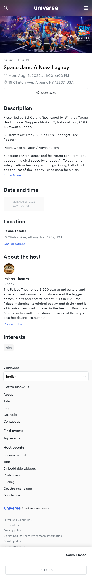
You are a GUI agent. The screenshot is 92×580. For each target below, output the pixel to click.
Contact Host (14, 324)
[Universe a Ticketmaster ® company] (46, 508)
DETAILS (46, 570)
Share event (48, 93)
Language (11, 367)
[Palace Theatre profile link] (46, 268)
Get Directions (14, 244)
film (8, 347)
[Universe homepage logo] (46, 9)
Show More (12, 175)
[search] (6, 8)
